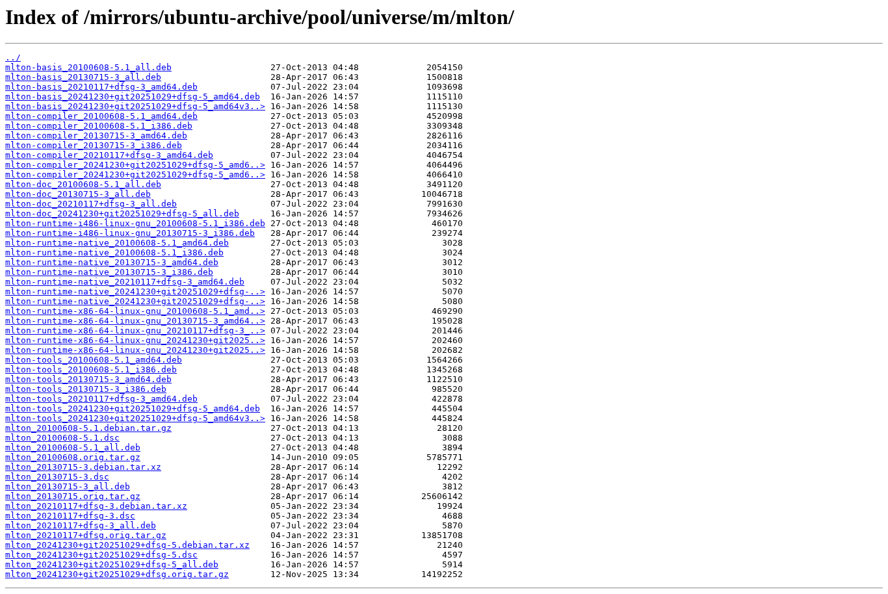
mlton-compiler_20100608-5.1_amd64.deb (101, 116)
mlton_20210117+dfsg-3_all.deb (80, 525)
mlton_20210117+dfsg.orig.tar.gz (85, 535)
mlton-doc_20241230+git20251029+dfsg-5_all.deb (122, 213)
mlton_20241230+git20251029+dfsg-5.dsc (101, 555)
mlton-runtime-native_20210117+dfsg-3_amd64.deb (124, 282)
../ (13, 57)
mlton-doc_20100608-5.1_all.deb (83, 184)
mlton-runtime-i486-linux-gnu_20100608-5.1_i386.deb (135, 223)
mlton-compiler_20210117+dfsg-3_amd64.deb (109, 155)
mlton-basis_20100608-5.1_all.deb (88, 67)
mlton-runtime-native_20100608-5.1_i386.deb (114, 252)
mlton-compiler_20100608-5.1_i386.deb (98, 126)
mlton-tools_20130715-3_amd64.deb (88, 379)
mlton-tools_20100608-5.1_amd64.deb (93, 360)
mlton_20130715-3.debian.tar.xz (83, 467)
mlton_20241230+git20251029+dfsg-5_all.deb (111, 564)
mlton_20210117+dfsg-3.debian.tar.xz (96, 506)
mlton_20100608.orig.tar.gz (72, 457)
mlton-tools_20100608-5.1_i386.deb (91, 369)
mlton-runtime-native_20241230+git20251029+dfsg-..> (135, 291)
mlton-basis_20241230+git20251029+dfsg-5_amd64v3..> (135, 106)
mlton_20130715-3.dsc (57, 477)
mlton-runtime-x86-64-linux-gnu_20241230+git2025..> (135, 340)
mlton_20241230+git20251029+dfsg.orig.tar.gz (117, 574)
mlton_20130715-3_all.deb (67, 486)
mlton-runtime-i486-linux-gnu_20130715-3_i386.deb (130, 233)
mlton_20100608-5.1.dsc (62, 438)
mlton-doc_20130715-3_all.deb (78, 194)
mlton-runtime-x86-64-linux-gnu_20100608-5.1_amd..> (135, 311)
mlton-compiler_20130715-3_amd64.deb (96, 135)
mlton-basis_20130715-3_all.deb (83, 77)
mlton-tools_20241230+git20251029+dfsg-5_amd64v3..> (135, 418)
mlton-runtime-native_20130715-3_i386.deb (109, 272)
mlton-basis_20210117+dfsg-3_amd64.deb (101, 87)
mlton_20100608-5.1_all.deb (72, 447)
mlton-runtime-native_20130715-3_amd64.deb (111, 262)
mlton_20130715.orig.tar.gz (72, 496)
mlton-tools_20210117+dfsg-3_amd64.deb (101, 399)
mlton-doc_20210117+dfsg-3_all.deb (91, 204)
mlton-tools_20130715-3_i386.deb (85, 389)
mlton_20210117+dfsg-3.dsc (70, 516)
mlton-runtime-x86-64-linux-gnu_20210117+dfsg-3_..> (135, 330)
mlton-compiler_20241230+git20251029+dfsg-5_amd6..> (135, 165)
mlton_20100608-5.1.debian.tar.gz (88, 428)
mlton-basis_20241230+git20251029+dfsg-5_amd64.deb (132, 96)
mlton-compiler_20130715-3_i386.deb (93, 145)
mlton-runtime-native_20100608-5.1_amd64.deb (117, 243)
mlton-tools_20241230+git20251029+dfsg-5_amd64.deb (132, 408)
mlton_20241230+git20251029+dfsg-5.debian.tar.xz (127, 545)
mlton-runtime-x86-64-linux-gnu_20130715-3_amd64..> (135, 321)
